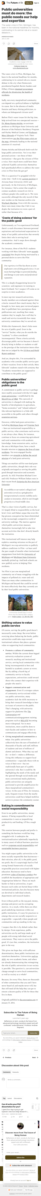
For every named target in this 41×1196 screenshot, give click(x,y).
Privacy (21, 1186)
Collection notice (33, 1186)
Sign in (36, 3)
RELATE (24, 720)
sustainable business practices (14, 848)
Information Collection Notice (22, 1040)
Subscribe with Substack (22, 1165)
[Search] (37, 1098)
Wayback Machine (9, 203)
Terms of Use (31, 1038)
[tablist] (11, 1072)
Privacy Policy (24, 1174)
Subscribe (29, 3)
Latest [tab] (9, 1098)
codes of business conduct (22, 874)
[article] (20, 1110)
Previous (8, 1057)
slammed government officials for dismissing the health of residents (17, 92)
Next (34, 1057)
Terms (25, 1186)
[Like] (4, 43)
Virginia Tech (33, 425)
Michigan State (16, 425)
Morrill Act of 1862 (10, 399)
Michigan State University (25, 557)
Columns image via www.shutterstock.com (20, 67)
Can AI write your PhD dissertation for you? (11, 1105)
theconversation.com (27, 999)
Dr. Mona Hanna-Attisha (12, 123)
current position (29, 178)
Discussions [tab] (18, 1098)
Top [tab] (4, 1098)
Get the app (29, 1190)
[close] (35, 1123)
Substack (12, 1194)
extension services (9, 417)
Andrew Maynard (7, 36)
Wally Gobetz (16, 616)
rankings (11, 353)
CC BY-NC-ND (27, 616)
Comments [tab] (6, 1072)
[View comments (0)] (9, 43)
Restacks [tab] (16, 1072)
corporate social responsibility (21, 845)
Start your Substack (16, 1190)
